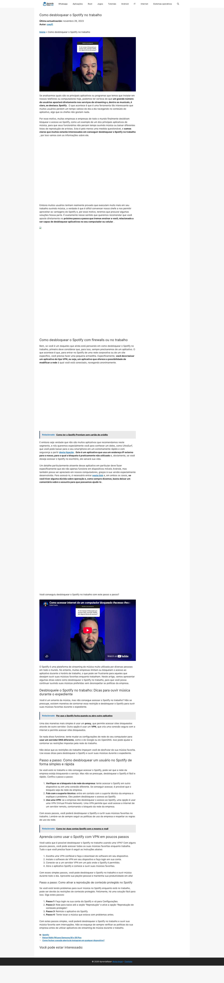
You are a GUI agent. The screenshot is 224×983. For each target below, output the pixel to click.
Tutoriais (112, 4)
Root (90, 4)
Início (42, 32)
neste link (97, 475)
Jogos (100, 4)
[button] (178, 4)
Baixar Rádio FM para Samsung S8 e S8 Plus (61, 937)
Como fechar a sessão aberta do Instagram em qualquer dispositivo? (73, 940)
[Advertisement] (87, 158)
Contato (128, 961)
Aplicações (78, 4)
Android (125, 4)
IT (135, 4)
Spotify (45, 935)
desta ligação (66, 452)
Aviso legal (117, 961)
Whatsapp (63, 4)
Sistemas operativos (162, 4)
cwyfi (50, 24)
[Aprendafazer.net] (48, 4)
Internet (144, 4)
